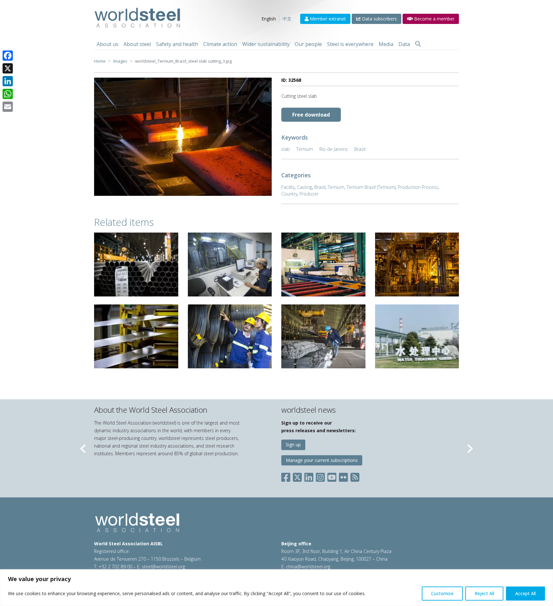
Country (289, 194)
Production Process (418, 187)
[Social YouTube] (331, 476)
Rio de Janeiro (333, 149)
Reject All (484, 593)
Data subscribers (379, 19)
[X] (7, 68)
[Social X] (297, 476)
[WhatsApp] (7, 94)
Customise (442, 593)
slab (285, 149)
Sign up (293, 444)
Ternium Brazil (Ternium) (371, 187)
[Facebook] (7, 55)
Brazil (359, 149)
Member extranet (327, 19)
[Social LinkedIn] (308, 476)
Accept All (525, 593)
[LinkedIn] (7, 81)
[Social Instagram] (320, 476)
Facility (288, 187)
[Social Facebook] (287, 476)
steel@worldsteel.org (163, 567)
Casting (304, 187)
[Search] (418, 44)
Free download (311, 114)
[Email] (7, 106)
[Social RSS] (354, 476)
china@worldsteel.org (308, 567)
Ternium (304, 149)
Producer (309, 194)
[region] (276, 587)
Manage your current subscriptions (322, 460)
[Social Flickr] (343, 476)
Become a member (433, 19)
